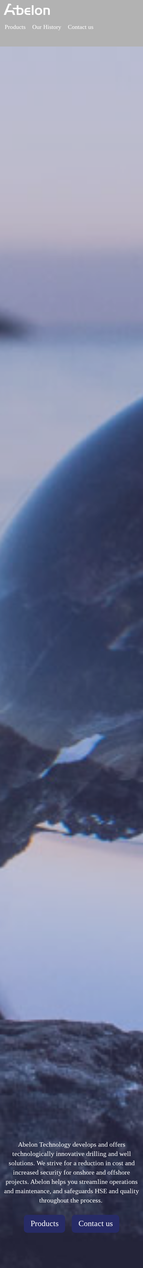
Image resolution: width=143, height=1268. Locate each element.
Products (15, 27)
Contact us (80, 27)
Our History (46, 27)
